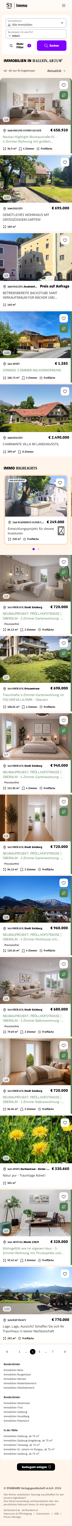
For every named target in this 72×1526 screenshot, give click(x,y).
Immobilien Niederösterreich (20, 1383)
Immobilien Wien (13, 1370)
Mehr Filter (23, 45)
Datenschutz (43, 1513)
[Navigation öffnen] (63, 5)
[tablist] (36, 549)
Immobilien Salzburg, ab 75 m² (21, 1436)
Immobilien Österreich (16, 1420)
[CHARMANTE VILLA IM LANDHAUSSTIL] (36, 420)
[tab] (33, 549)
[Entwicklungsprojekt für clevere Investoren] (36, 510)
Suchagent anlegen (34, 1467)
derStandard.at (30, 1510)
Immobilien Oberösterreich (19, 1387)
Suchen (54, 45)
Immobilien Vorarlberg (16, 1416)
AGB (56, 1513)
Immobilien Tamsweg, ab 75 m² (22, 1444)
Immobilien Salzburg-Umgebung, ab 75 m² (28, 1440)
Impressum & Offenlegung (18, 1513)
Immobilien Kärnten (15, 1378)
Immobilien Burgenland (17, 1374)
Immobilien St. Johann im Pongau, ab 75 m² (29, 1449)
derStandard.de (12, 1510)
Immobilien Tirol (13, 1407)
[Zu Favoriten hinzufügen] (63, 85)
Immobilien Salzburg (15, 1411)
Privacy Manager (12, 1517)
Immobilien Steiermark (17, 1403)
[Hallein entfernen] (10, 36)
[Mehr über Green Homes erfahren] (63, 95)
